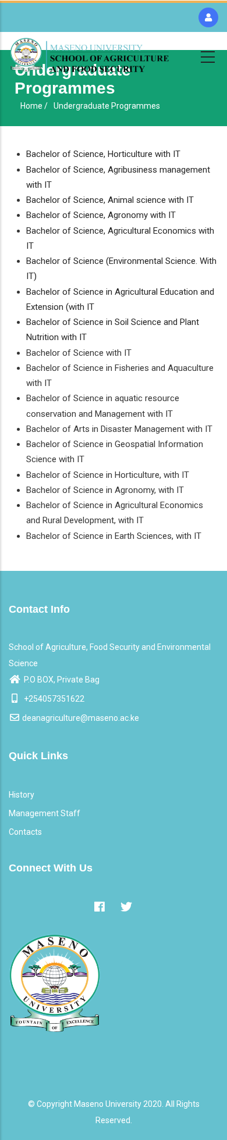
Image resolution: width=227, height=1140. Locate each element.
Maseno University (107, 1104)
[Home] (90, 55)
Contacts (25, 832)
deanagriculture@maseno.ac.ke (80, 718)
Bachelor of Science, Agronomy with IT (101, 215)
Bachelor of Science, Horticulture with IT (103, 154)
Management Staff (44, 813)
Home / (34, 105)
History (21, 794)
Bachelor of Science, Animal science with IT (110, 200)
